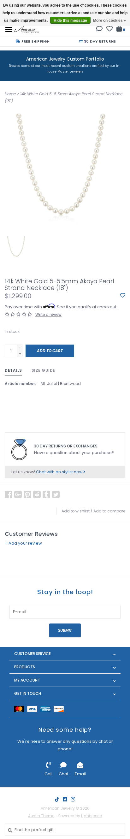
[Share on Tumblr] (46, 494)
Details (13, 370)
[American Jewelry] (26, 29)
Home (10, 94)
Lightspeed (91, 815)
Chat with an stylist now (59, 472)
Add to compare (109, 511)
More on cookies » (109, 20)
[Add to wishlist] (122, 296)
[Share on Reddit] (37, 494)
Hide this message (70, 20)
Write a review (48, 314)
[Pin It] (27, 494)
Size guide (43, 370)
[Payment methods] (20, 709)
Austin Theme (41, 815)
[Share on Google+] (18, 494)
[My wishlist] (109, 29)
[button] (99, 29)
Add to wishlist (76, 511)
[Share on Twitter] (56, 494)
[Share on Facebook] (8, 494)
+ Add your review (23, 543)
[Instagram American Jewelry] (72, 799)
